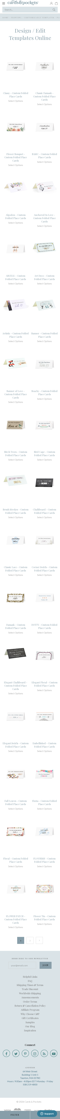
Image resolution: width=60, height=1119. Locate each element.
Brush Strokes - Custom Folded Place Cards (15, 511)
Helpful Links (30, 976)
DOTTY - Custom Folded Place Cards (44, 626)
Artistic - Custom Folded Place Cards (15, 335)
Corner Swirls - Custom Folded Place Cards (44, 569)
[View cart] (56, 3)
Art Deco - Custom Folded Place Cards (44, 277)
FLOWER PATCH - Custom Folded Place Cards (15, 919)
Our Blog (30, 1026)
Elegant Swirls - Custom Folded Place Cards (16, 745)
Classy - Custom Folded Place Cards (15, 95)
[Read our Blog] (44, 1053)
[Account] (51, 3)
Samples (30, 1022)
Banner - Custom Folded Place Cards (44, 335)
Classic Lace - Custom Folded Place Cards (15, 569)
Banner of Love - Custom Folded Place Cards (15, 394)
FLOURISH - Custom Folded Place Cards (44, 860)
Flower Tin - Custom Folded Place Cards (44, 918)
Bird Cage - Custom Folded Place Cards (44, 453)
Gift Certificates (30, 1018)
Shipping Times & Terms (30, 985)
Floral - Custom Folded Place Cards (15, 860)
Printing (16, 17)
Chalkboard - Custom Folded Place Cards (44, 511)
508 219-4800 (30, 1084)
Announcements (30, 997)
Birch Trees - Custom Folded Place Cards (15, 453)
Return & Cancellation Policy (30, 1005)
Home (5, 17)
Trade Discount (30, 989)
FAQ (30, 980)
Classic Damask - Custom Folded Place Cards (44, 96)
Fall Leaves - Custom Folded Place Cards (16, 802)
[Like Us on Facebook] (6, 1053)
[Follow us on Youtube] (53, 1053)
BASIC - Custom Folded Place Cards (44, 156)
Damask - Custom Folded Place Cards (15, 626)
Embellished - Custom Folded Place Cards (44, 745)
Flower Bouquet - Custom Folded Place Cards (15, 157)
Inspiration (30, 1030)
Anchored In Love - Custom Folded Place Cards (44, 218)
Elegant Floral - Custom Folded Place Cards (44, 684)
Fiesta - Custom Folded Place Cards (44, 802)
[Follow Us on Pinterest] (25, 1053)
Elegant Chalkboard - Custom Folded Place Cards (15, 685)
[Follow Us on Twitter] (16, 1053)
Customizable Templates (39, 17)
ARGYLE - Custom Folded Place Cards (15, 277)
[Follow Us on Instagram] (34, 1053)
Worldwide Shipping (30, 993)
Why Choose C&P (30, 1014)
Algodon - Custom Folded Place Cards (15, 216)
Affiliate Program (30, 1009)
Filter (15, 1114)
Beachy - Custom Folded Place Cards (44, 392)
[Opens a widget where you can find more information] (47, 1114)
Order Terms (30, 1001)
